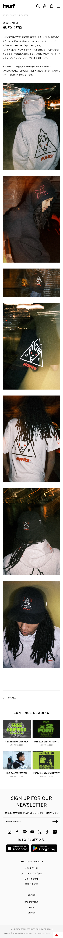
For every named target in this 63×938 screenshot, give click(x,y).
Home (5, 15)
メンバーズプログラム (31, 873)
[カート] (52, 6)
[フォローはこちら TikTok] (47, 832)
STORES (32, 912)
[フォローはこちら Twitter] (39, 832)
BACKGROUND (31, 901)
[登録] (55, 822)
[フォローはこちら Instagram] (9, 832)
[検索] (38, 6)
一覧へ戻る (11, 697)
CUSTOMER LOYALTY (31, 861)
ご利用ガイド (31, 868)
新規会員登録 (31, 883)
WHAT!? (13, 15)
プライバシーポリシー (42, 933)
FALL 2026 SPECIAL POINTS (46, 742)
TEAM (31, 907)
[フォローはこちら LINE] (25, 832)
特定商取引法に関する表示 (22, 933)
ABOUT (31, 895)
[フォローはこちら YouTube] (32, 832)
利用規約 (7, 933)
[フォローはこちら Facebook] (17, 832)
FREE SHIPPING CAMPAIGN (16, 742)
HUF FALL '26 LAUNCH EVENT (46, 773)
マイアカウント (31, 878)
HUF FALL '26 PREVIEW (16, 773)
